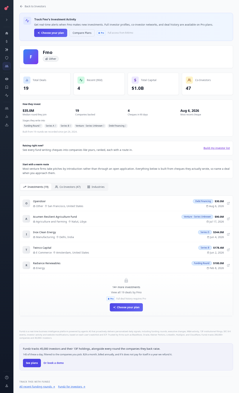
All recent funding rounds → (37, 386)
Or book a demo (54, 363)
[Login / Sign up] (7, 386)
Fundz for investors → (71, 386)
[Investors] (7, 66)
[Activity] (7, 95)
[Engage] (7, 108)
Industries (98, 187)
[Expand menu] (7, 19)
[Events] (7, 41)
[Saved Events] (7, 87)
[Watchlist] (7, 79)
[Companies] (7, 50)
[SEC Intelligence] (7, 58)
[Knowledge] (7, 377)
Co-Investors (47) (70, 187)
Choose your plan (52, 33)
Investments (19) (38, 187)
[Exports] (7, 125)
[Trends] (7, 116)
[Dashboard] (7, 33)
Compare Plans (82, 33)
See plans (32, 363)
